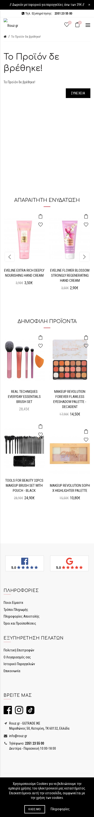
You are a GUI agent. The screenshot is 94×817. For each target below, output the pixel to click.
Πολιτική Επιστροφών (19, 650)
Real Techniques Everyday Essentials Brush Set (24, 396)
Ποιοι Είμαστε (13, 603)
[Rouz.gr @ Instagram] (18, 712)
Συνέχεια (78, 93)
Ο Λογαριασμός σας (17, 657)
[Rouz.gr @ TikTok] (29, 712)
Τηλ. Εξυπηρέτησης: (48, 13)
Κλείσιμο (34, 809)
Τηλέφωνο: (26, 743)
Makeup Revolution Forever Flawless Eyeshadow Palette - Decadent (69, 399)
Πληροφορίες (60, 809)
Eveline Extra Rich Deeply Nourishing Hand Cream (24, 273)
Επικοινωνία (12, 671)
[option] (24, 251)
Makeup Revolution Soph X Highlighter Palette (70, 488)
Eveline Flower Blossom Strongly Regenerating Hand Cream (69, 275)
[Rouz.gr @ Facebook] (8, 712)
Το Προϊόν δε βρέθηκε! (26, 36)
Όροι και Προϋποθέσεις (20, 623)
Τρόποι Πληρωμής (16, 610)
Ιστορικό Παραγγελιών (19, 664)
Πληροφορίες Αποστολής (22, 616)
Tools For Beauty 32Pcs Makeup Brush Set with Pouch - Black (24, 485)
